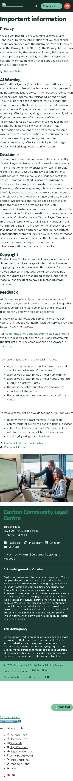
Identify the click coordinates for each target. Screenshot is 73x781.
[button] (62, 707)
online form (43, 436)
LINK (47, 677)
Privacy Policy (39, 670)
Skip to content (10, 717)
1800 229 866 (48, 428)
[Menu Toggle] (67, 6)
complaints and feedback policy (25, 333)
